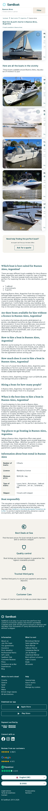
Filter (39, 10)
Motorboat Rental (32, 641)
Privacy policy (30, 791)
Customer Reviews (8, 659)
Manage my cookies (32, 687)
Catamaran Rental (32, 650)
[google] (6, 757)
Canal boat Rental (32, 655)
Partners (28, 793)
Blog (3, 669)
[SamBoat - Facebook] (3, 739)
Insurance (5, 648)
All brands (29, 664)
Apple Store (26, 707)
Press (3, 662)
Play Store (25, 713)
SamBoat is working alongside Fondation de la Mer (23, 510)
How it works (30, 683)
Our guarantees (7, 646)
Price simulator (7, 650)
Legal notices (6, 791)
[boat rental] (11, 4)
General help (30, 680)
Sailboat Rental (31, 648)
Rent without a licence (34, 657)
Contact (28, 685)
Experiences (6, 666)
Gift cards (5, 655)
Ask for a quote (24, 247)
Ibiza (3, 687)
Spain (3, 685)
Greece (4, 683)
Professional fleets (8, 653)
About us (4, 641)
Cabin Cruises (30, 659)
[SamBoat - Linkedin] (13, 739)
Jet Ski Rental (30, 653)
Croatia (4, 680)
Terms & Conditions (8, 793)
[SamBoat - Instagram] (8, 739)
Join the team (6, 643)
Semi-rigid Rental (31, 643)
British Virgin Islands (9, 692)
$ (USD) (23, 783)
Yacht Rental (30, 646)
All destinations (7, 694)
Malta (3, 689)
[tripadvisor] (7, 767)
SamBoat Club (6, 657)
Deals (27, 662)
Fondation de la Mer (9, 664)
